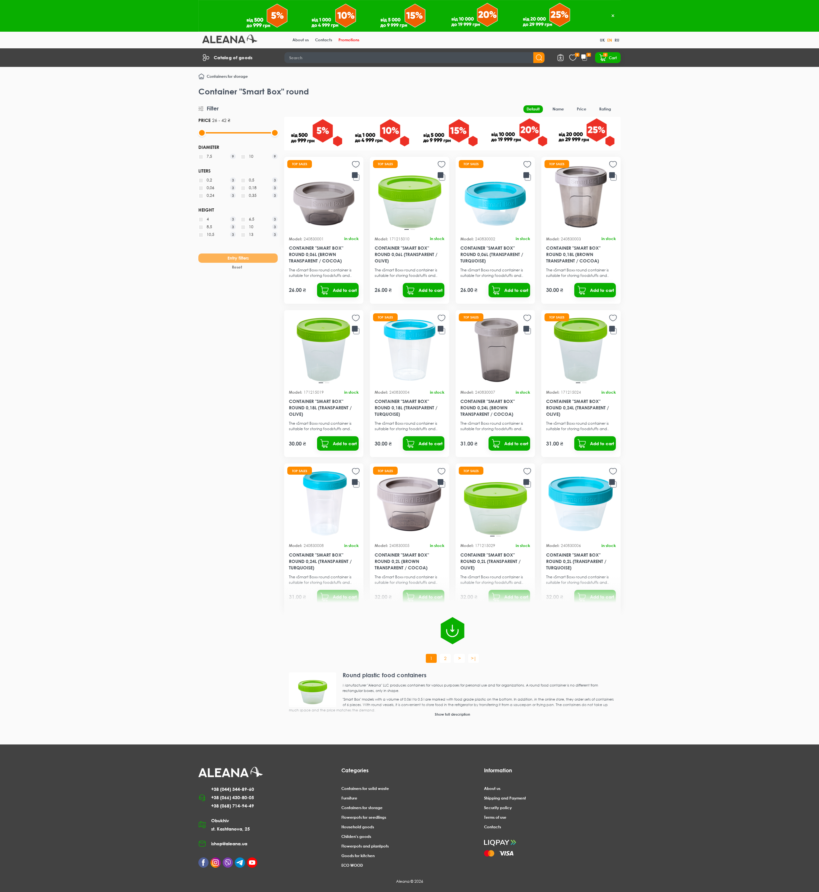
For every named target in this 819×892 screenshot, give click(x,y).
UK (602, 40)
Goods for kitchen (358, 855)
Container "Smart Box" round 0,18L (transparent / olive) (320, 407)
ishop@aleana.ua (229, 843)
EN (609, 40)
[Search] (539, 57)
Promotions (348, 39)
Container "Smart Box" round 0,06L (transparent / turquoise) (491, 254)
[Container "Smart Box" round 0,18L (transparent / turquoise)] (409, 350)
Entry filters (238, 258)
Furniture (349, 798)
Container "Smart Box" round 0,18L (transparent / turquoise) (406, 407)
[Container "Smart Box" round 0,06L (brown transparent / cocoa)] (324, 196)
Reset (237, 266)
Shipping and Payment (505, 798)
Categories (355, 770)
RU (617, 40)
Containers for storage (227, 76)
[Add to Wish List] (355, 164)
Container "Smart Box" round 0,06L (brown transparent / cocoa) (316, 254)
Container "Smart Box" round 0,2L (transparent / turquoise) (576, 561)
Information (498, 770)
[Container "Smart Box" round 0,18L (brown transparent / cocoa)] (581, 196)
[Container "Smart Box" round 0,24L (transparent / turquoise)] (324, 503)
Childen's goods (356, 836)
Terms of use (495, 817)
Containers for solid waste (365, 788)
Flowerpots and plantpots (365, 846)
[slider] (202, 133)
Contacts (323, 39)
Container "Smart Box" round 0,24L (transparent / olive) (577, 407)
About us (300, 39)
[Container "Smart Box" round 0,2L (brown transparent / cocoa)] (409, 503)
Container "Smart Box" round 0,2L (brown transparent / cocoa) (402, 561)
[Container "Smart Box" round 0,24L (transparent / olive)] (581, 350)
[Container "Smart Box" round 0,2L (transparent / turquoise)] (581, 503)
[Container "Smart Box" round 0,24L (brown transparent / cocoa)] (495, 350)
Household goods (357, 826)
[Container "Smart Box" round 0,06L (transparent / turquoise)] (495, 196)
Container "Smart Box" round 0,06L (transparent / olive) (406, 254)
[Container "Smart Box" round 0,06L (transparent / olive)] (409, 196)
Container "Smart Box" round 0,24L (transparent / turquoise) (320, 561)
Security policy (498, 807)
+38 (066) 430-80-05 (232, 797)
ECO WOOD (352, 865)
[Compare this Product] (355, 176)
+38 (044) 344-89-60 (232, 789)
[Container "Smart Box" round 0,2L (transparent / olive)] (495, 503)
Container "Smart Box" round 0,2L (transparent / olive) (490, 561)
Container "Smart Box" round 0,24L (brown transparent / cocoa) (487, 407)
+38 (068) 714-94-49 (232, 805)
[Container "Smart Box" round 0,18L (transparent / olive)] (324, 350)
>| (473, 658)
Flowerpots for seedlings (363, 817)
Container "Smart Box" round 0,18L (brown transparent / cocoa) (573, 254)
